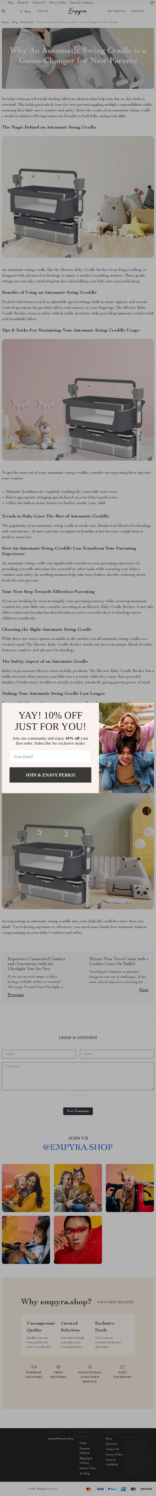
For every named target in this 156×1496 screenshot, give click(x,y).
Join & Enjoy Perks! (50, 775)
